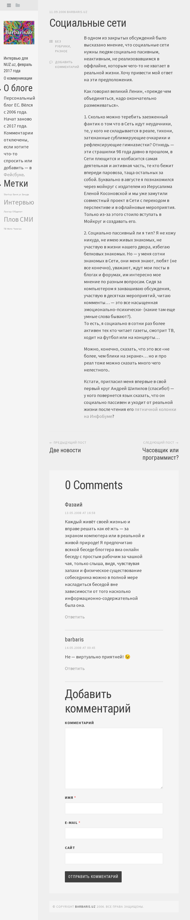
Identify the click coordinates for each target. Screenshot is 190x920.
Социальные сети (87, 22)
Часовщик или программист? (160, 454)
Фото (9, 228)
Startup (8, 194)
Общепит (17, 211)
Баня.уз (17, 194)
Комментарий (79, 722)
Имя (70, 797)
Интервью (19, 202)
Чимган (17, 228)
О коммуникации (18, 78)
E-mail (72, 822)
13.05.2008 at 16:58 (80, 513)
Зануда (25, 194)
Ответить (75, 617)
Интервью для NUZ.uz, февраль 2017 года (18, 64)
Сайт (70, 847)
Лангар (8, 211)
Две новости (65, 450)
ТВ (5, 228)
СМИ (26, 219)
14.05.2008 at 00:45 (80, 648)
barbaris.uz (77, 12)
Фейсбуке (14, 174)
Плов (11, 219)
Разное (61, 51)
